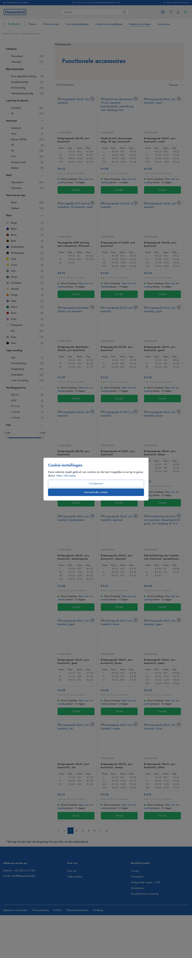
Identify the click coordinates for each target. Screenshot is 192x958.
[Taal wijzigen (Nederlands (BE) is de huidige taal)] (163, 12)
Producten (14, 24)
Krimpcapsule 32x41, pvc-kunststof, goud (160, 348)
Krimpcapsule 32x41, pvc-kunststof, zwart (160, 140)
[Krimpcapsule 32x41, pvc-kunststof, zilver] (162, 738)
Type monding (14, 350)
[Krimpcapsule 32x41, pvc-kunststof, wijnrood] (119, 529)
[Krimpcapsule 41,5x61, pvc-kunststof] (119, 425)
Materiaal (11, 120)
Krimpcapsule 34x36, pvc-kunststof (160, 244)
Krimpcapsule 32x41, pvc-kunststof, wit (74, 765)
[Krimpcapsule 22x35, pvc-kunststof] (119, 321)
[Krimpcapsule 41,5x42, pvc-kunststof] (119, 216)
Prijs (8, 425)
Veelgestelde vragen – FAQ (145, 882)
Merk (9, 175)
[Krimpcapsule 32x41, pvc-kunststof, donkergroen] (76, 529)
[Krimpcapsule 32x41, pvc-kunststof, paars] (162, 634)
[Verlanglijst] (171, 12)
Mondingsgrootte (16, 387)
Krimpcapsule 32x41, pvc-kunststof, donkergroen (74, 557)
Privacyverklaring (40, 910)
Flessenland (64, 132)
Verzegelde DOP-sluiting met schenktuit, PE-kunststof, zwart (74, 244)
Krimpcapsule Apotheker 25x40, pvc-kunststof (73, 348)
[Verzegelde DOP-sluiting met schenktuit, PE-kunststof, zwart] (76, 216)
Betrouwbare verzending (17, 3)
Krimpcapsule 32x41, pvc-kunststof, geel (74, 661)
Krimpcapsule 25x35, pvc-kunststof (74, 453)
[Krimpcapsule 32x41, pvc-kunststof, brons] (119, 634)
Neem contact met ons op (178, 3)
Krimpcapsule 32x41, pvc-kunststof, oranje (117, 765)
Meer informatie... (67, 475)
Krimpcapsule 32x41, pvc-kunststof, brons (117, 661)
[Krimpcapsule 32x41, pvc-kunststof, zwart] (162, 112)
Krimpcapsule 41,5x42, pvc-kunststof (118, 244)
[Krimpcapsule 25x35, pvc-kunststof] (76, 425)
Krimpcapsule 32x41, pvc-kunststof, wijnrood (117, 557)
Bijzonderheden (15, 69)
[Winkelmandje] (185, 12)
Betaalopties (137, 888)
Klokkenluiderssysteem (77, 910)
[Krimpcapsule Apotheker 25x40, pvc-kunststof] (76, 321)
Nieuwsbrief (137, 876)
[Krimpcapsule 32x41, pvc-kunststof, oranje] (119, 738)
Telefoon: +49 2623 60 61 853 (19, 870)
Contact (135, 871)
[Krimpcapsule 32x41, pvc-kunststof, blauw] (162, 425)
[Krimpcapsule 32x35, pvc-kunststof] (76, 112)
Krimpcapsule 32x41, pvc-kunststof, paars (160, 661)
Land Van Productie (17, 100)
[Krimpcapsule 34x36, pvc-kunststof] (162, 216)
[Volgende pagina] (101, 830)
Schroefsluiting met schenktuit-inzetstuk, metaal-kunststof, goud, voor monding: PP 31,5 (162, 557)
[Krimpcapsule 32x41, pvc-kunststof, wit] (76, 738)
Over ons (71, 871)
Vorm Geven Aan (15, 195)
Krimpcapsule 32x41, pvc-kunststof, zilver (160, 765)
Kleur (9, 215)
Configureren (96, 483)
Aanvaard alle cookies (96, 492)
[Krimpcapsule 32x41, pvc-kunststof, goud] (162, 321)
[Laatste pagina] (107, 830)
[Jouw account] (178, 12)
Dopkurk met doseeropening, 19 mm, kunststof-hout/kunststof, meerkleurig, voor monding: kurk (118, 140)
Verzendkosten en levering (145, 893)
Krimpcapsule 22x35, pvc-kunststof (117, 348)
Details (76, 190)
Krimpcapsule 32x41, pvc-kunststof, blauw (160, 453)
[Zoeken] (124, 12)
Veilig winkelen (74, 876)
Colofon (57, 910)
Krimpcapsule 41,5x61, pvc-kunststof (118, 453)
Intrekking (98, 910)
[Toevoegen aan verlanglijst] (92, 99)
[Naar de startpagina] (15, 12)
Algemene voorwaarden (15, 910)
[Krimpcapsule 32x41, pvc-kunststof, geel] (76, 634)
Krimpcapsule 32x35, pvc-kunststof (74, 140)
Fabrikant (11, 49)
